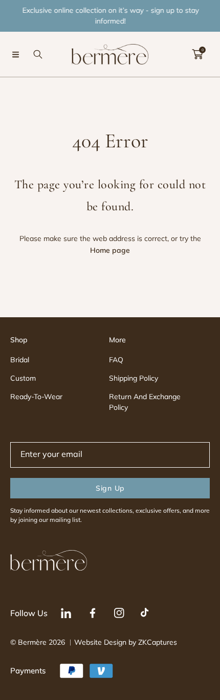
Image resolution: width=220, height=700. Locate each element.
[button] (15, 54)
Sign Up (110, 488)
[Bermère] (110, 54)
